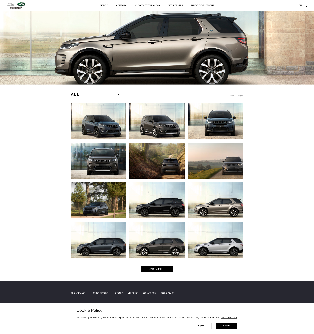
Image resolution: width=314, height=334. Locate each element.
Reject (201, 325)
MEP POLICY (133, 293)
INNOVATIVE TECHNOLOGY (147, 5)
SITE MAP (119, 293)
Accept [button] (226, 325)
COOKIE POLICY (229, 317)
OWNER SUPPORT (100, 293)
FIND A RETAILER (78, 293)
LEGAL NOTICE (149, 293)
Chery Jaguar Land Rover (16, 5)
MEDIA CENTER (175, 5)
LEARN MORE (156, 269)
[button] (95, 95)
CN (300, 5)
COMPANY (121, 5)
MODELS (104, 5)
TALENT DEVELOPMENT (202, 5)
